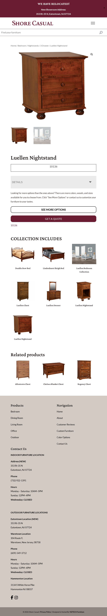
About (60, 418)
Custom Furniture (65, 431)
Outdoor (15, 437)
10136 (14, 225)
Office (14, 431)
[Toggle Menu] (93, 23)
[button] (91, 54)
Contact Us (62, 443)
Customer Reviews (66, 424)
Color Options (63, 437)
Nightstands (33, 45)
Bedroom (22, 45)
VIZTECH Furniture (77, 612)
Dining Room (17, 418)
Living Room (16, 424)
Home (13, 45)
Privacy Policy (45, 612)
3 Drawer (44, 45)
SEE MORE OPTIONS (53, 209)
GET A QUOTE (53, 218)
